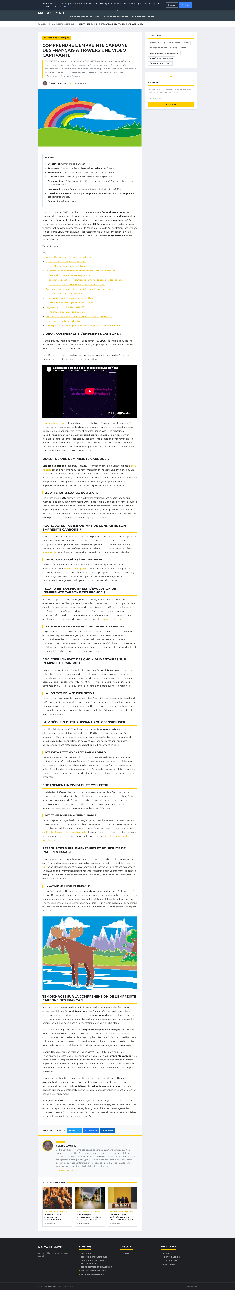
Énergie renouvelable (160, 63)
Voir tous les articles (67, 1171)
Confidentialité (171, 1261)
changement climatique (114, 619)
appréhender (49, 552)
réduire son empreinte (76, 568)
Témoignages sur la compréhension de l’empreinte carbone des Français (85, 325)
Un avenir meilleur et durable (65, 321)
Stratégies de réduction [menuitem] (116, 16)
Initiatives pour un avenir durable (67, 312)
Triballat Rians (53, 832)
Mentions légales (172, 1257)
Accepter (186, 5)
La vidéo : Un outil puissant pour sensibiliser (69, 298)
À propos (167, 1253)
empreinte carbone (54, 423)
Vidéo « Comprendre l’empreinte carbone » (69, 257)
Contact (126, 1253)
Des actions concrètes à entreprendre (69, 275)
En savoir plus (64, 6)
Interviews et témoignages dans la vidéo (71, 302)
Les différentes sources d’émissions (68, 266)
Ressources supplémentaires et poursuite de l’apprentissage (79, 316)
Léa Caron (51, 1223)
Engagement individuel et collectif (65, 307)
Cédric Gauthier (67, 1146)
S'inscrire (171, 104)
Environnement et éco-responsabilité (168, 48)
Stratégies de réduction (161, 58)
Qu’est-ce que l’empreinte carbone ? (66, 261)
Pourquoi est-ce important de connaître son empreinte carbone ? (81, 270)
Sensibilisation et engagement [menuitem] (85, 16)
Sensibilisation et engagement (164, 53)
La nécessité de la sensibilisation (66, 293)
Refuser (171, 5)
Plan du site (169, 1264)
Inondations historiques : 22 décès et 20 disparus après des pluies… (89, 1218)
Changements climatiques (62, 24)
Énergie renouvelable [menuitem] (143, 16)
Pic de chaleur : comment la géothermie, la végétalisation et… (55, 1218)
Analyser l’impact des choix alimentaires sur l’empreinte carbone (81, 289)
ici (43, 867)
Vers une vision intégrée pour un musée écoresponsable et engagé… (122, 1218)
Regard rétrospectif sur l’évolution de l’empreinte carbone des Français (84, 280)
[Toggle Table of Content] (44, 253)
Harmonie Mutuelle (75, 832)
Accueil (42, 24)
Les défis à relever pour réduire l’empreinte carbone (77, 284)
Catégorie (154, 43)
